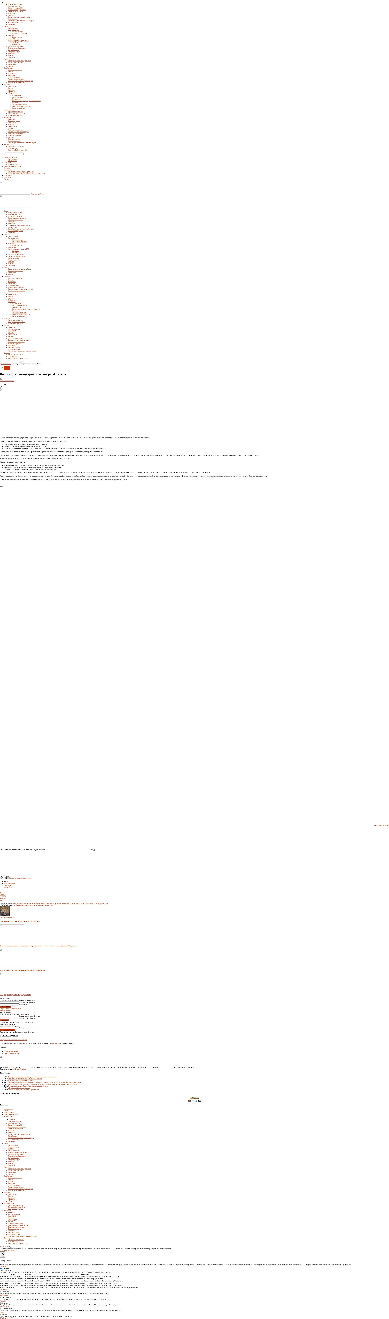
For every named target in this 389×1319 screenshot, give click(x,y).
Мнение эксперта (14, 77)
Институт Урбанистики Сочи (18, 150)
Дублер (10, 128)
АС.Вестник (12, 161)
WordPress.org (8, 1116)
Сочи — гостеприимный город (19, 17)
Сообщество (8, 68)
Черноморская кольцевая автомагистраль (22, 143)
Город (6, 26)
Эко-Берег (11, 24)
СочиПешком (12, 19)
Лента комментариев (11, 1114)
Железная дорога (14, 121)
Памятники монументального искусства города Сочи (26, 173)
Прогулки (11, 90)
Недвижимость (13, 50)
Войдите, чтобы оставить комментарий (13, 1040)
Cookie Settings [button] (5, 1250)
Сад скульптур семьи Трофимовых (15, 995)
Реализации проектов (15, 62)
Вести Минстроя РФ (15, 8)
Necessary (5, 1268)
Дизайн (10, 66)
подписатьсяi (54, 1043)
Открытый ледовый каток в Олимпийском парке (25, 1079)
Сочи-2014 (11, 93)
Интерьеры (12, 64)
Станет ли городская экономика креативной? (23, 1090)
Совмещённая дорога (15, 130)
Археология (12, 86)
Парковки (11, 137)
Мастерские (12, 73)
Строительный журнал (12, 1053)
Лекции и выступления (16, 79)
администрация (9, 883)
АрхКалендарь (13, 159)
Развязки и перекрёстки (16, 133)
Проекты (7, 59)
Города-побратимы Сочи (16, 113)
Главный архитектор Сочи (13, 166)
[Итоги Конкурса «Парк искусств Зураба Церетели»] (12, 966)
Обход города (12, 126)
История (7, 84)
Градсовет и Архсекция (16, 46)
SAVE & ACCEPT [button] (6, 1318)
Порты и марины (14, 139)
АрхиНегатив (13, 28)
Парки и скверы (17, 31)
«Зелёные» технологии (16, 146)
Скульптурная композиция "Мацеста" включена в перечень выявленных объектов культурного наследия (44, 1082)
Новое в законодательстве (17, 10)
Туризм (10, 55)
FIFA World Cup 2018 (15, 22)
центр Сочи (8, 887)
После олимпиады (18, 108)
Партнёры (7, 177)
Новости (8, 364)
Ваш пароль (23, 1004)
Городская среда (13, 30)
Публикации (12, 92)
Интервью (11, 75)
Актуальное (8, 885)
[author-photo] (5, 915)
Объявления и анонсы (15, 11)
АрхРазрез (11, 15)
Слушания (15, 42)
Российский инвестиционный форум (21, 21)
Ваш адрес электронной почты (29, 1016)
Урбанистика (12, 148)
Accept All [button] (14, 1250)
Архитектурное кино (15, 112)
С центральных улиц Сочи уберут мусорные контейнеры (28, 1086)
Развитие (11, 53)
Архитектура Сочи (10, 157)
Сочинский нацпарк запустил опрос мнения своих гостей (33, 905)
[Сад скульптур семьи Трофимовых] (12, 991)
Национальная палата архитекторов (20, 81)
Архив (6, 179)
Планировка (16, 95)
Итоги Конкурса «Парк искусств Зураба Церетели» (22, 970)
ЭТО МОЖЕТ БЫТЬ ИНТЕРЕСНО (13, 921)
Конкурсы (11, 13)
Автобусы (11, 119)
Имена (10, 72)
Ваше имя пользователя (27, 1002)
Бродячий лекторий (15, 4)
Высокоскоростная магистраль (18, 132)
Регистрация (8, 1109)
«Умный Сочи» (13, 39)
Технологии (8, 144)
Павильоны (16, 102)
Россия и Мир (9, 110)
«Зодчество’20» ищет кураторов (19, 1088)
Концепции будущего (15, 115)
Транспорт (7, 117)
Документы (16, 44)
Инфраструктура (14, 51)
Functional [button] (3, 1290)
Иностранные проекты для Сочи (19, 61)
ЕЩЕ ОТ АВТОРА (34, 921)
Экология (11, 57)
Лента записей (9, 1112)
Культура (11, 35)
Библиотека (8, 162)
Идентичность (17, 37)
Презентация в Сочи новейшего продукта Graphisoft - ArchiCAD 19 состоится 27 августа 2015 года (42, 1084)
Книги (10, 88)
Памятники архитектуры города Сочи (21, 172)
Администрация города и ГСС (18, 41)
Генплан (7, 168)
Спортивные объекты (19, 97)
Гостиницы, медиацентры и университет (26, 101)
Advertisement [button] (4, 1307)
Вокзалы (11, 124)
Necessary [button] (3, 1266)
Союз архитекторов (15, 70)
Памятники (8, 170)
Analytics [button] (3, 1301)
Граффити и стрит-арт (19, 33)
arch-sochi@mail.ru (19, 1069)
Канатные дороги (14, 141)
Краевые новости (14, 6)
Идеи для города (14, 164)
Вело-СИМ (12, 123)
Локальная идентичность (16, 82)
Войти (6, 1111)
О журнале (8, 175)
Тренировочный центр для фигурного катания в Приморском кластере (32, 1077)
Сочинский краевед (11, 1051)
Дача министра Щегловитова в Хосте (21, 1080)
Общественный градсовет (17, 48)
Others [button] (2, 1312)
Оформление (16, 99)
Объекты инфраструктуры (21, 106)
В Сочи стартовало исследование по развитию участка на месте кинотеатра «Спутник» (38, 946)
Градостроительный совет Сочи (20, 878)
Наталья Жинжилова (7, 381)
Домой (2, 364)
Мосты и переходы (14, 135)
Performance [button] (4, 1295)
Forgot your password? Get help (10, 1008)
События (7, 2)
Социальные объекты (19, 104)
